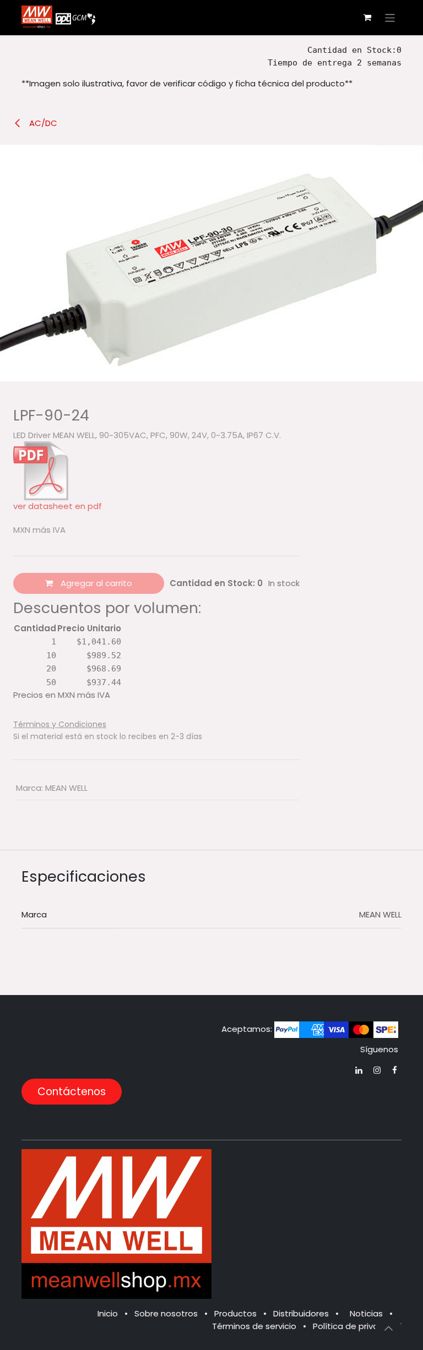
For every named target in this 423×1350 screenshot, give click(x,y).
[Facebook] (394, 1070)
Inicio (107, 1313)
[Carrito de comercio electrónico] (367, 18)
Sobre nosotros (166, 1313)
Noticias (366, 1313)
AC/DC (42, 123)
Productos (235, 1313)
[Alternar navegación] (390, 17)
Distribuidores (301, 1313)
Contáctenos (71, 1091)
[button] (388, 1328)
